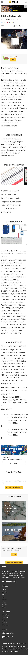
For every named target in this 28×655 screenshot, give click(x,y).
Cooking (4, 599)
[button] (2, 2)
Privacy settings (20, 646)
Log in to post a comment (14, 562)
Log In (14, 555)
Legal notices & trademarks (11, 651)
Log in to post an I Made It (14, 487)
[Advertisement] (14, 8)
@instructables (8, 633)
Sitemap (4, 622)
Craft (3, 597)
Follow (13, 60)
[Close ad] (25, 6)
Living (4, 602)
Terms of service (21, 643)
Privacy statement (8, 646)
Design (4, 594)
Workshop (5, 592)
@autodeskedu (8, 637)
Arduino (19, 19)
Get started (5, 617)
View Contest (14, 463)
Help (3, 620)
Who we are (5, 625)
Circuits (12, 19)
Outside (4, 604)
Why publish (5, 615)
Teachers (4, 607)
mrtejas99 (6, 19)
